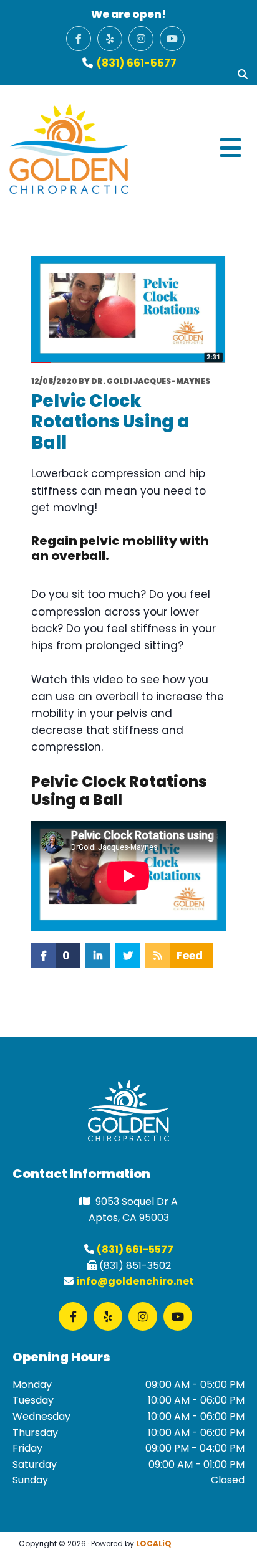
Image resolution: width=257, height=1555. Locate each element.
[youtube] (172, 38)
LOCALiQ (154, 1543)
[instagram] (141, 38)
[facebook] (78, 38)
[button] (188, 148)
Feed (190, 955)
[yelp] (110, 38)
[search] (243, 74)
